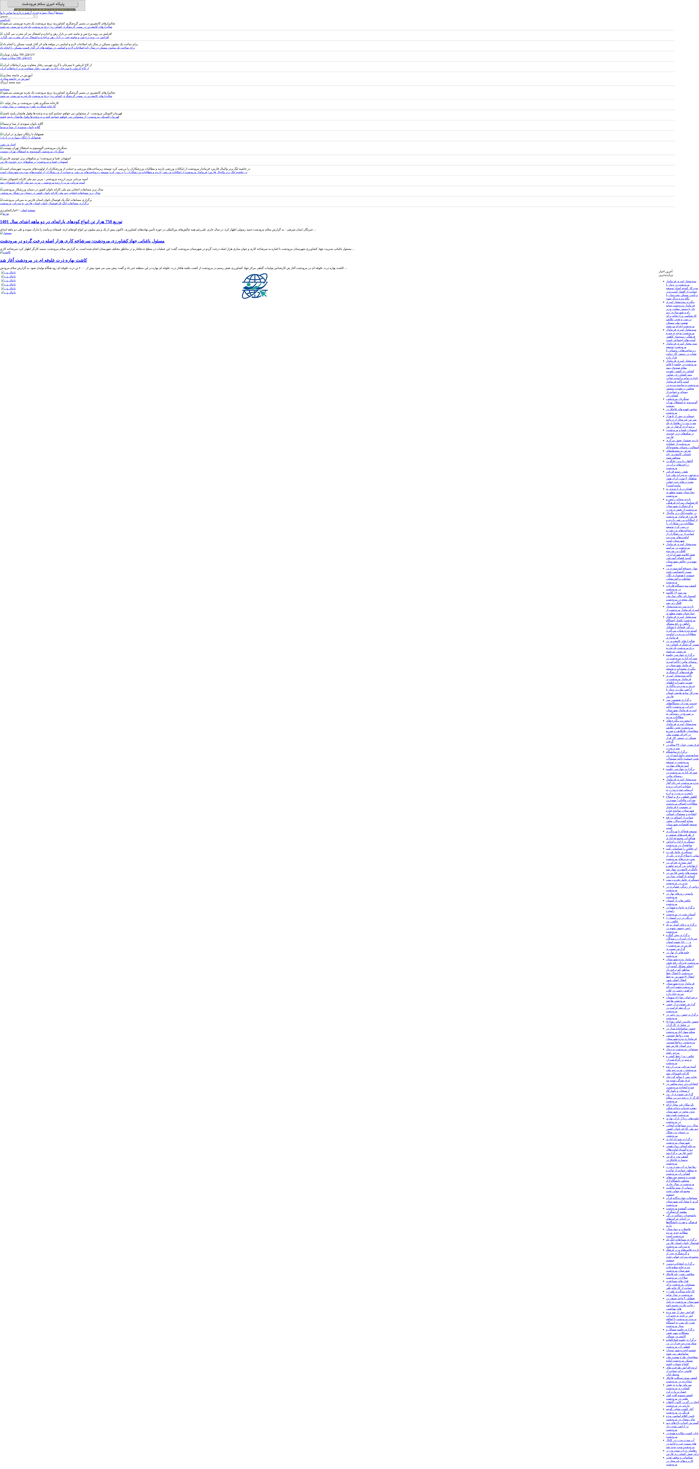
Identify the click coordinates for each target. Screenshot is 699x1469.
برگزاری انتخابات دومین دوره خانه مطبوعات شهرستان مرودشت (680, 1267)
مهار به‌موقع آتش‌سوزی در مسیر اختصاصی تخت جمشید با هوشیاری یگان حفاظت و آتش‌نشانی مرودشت (682, 575)
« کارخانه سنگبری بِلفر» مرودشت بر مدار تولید (28, 106)
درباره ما (18, 12)
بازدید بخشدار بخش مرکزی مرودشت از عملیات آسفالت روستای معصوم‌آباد (682, 444)
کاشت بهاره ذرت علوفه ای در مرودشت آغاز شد (43, 260)
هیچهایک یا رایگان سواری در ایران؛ (20, 137)
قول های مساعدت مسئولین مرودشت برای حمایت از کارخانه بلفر (680, 1284)
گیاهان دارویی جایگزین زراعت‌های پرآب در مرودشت (679, 465)
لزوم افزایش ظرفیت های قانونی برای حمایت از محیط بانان (681, 1371)
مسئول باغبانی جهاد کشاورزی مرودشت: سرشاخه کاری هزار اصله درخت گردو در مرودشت (82, 241)
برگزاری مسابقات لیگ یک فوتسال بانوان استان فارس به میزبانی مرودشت (44, 203)
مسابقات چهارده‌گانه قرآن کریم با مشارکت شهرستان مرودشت (682, 1201)
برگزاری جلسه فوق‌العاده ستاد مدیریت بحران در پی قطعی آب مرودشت (681, 1343)
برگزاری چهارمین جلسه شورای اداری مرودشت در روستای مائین (681, 772)
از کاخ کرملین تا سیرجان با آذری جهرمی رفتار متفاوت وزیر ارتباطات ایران (44, 68)
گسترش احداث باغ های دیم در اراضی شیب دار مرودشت (682, 1426)
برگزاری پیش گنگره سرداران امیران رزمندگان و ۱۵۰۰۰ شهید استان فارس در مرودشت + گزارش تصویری (681, 942)
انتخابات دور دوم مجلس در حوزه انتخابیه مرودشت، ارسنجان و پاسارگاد (682, 1087)
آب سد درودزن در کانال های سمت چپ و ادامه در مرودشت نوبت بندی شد (681, 1444)
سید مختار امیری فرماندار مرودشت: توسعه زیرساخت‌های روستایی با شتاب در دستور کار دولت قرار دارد (681, 350)
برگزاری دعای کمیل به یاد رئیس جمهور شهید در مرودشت (681, 928)
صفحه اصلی (28, 210)
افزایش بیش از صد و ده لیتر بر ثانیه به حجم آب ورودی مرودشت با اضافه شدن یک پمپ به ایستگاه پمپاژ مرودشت (681, 1319)
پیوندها (59, 12)
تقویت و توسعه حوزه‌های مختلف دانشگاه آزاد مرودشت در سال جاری (681, 1181)
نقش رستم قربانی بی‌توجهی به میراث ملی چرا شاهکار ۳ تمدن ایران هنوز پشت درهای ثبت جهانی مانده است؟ (682, 478)
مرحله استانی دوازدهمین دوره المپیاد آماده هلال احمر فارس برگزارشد (681, 1150)
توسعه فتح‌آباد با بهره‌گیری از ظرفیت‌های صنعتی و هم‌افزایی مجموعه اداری (681, 835)
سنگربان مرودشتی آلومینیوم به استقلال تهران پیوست (32, 151)
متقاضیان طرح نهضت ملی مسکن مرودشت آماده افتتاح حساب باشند (682, 1361)
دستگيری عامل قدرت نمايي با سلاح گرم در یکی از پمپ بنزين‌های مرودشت (682, 855)
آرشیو (28, 12)
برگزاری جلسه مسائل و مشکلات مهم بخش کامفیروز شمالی (680, 1333)
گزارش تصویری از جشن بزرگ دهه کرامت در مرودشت (680, 1008)
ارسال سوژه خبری (43, 12)
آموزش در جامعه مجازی (14, 78)
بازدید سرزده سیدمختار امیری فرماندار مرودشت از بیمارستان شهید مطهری (682, 610)
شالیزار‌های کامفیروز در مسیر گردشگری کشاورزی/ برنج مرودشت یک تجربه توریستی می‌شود (56, 26)
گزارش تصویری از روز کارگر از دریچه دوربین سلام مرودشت (682, 1098)
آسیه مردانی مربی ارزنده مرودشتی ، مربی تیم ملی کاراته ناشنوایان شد (42, 182)
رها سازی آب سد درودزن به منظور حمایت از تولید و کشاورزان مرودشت (681, 1170)
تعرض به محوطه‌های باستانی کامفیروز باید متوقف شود (678, 454)
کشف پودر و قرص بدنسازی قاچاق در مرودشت (677, 1160)
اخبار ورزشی (8, 144)
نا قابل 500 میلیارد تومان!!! (16, 58)
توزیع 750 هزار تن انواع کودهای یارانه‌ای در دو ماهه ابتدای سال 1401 (61, 221)
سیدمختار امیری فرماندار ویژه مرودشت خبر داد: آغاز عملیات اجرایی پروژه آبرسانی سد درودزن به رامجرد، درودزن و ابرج (682, 786)
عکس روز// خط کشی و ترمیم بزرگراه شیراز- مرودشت (680, 1060)
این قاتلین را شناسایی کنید (681, 848)
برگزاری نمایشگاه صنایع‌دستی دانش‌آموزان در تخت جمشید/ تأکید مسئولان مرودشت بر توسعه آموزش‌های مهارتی (682, 758)
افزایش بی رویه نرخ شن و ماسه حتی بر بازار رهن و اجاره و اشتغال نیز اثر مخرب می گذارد (54, 37)
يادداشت (5, 19)
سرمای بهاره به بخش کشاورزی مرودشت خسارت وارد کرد (679, 1388)
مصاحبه (4, 89)
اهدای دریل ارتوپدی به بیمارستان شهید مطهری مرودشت (680, 492)
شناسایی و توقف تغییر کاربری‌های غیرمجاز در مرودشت (679, 1461)
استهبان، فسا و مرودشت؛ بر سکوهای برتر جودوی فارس (34, 161)
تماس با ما (6, 12)
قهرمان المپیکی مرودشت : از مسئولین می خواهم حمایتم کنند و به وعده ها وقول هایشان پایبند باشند (59, 116)
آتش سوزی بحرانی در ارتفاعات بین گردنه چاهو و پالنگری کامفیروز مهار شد (681, 866)
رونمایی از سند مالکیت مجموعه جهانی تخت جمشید (679, 1191)
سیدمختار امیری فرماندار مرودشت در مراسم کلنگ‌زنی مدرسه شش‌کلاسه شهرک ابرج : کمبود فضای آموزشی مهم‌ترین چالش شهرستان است (681, 554)
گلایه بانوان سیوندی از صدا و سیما (20, 127)
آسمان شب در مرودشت (680, 914)
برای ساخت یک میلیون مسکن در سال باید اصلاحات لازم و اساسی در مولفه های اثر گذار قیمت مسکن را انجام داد (67, 47)
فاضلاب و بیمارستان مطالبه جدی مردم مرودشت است (678, 1233)
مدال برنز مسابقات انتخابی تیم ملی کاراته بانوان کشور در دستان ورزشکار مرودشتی (50, 192)
